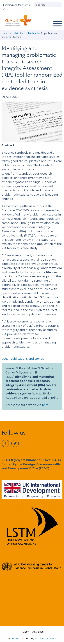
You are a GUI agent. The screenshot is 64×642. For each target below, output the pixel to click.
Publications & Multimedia (26, 33)
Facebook (5, 443)
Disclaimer (38, 631)
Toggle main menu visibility (57, 24)
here (45, 405)
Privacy (24, 631)
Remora (15, 638)
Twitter (15, 443)
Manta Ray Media (45, 638)
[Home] (19, 20)
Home (5, 33)
